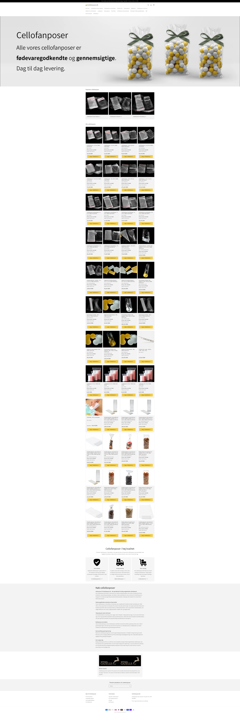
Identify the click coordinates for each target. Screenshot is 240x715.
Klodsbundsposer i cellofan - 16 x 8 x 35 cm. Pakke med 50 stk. (94, 281)
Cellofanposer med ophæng (139, 116)
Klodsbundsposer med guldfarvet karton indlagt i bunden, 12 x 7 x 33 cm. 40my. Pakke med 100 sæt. (111, 418)
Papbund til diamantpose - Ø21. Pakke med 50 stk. (128, 350)
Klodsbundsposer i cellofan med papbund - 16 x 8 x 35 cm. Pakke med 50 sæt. (145, 247)
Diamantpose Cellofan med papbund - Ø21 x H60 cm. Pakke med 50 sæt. (110, 350)
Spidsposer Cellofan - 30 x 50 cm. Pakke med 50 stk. (128, 246)
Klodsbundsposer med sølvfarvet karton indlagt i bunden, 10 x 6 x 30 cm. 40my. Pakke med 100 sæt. (128, 453)
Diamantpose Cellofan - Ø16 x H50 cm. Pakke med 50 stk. (145, 315)
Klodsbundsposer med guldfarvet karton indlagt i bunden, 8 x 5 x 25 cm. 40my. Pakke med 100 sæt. (94, 489)
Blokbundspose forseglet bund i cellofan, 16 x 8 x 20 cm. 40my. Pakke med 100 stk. (128, 523)
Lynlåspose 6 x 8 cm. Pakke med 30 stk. (111, 384)
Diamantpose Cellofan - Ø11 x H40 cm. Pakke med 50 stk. (93, 315)
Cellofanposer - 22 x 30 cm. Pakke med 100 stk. (146, 146)
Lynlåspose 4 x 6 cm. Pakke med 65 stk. (93, 384)
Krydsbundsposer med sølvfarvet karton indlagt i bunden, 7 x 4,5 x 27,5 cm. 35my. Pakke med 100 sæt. (146, 523)
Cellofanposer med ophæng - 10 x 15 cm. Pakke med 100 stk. (146, 213)
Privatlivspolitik (89, 696)
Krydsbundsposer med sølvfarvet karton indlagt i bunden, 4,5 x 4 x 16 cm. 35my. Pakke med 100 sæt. (111, 523)
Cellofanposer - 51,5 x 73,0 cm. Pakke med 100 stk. (145, 179)
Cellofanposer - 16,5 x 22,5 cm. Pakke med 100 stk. (128, 146)
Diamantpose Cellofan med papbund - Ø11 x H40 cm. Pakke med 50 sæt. (145, 281)
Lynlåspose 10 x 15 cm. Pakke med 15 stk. (145, 384)
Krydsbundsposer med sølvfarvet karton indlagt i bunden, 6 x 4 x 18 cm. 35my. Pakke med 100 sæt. (94, 523)
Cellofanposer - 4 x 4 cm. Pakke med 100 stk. (93, 146)
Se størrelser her (142, 579)
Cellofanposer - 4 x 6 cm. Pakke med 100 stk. (110, 146)
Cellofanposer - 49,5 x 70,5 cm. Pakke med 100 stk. (128, 179)
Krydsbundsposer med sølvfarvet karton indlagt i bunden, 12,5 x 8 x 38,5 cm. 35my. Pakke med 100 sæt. (94, 453)
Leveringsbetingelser (90, 700)
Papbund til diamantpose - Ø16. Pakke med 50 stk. (93, 350)
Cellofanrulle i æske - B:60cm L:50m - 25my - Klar (145, 350)
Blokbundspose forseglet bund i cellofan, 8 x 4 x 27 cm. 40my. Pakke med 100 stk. (145, 453)
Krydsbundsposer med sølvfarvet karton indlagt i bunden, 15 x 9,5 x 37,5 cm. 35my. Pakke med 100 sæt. (111, 453)
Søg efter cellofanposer (113, 696)
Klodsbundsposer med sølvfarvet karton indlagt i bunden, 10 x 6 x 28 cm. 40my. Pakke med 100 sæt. (146, 418)
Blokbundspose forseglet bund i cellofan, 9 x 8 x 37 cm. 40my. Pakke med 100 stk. (145, 489)
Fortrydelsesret (89, 702)
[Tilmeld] (129, 686)
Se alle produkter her (120, 540)
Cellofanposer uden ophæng (93, 116)
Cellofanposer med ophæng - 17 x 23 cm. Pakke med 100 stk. (94, 246)
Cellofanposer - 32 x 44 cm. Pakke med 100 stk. (111, 179)
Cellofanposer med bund (115, 116)
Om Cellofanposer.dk (113, 698)
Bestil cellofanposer (119, 579)
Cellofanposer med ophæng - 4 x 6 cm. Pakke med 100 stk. (93, 213)
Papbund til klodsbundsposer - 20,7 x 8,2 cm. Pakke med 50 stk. (128, 281)
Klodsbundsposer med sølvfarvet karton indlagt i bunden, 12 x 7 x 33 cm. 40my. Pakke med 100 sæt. (128, 418)
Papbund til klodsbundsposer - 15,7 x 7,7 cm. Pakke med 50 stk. (111, 281)
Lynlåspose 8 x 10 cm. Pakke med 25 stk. (128, 384)
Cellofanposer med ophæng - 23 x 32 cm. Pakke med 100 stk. (111, 246)
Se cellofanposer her (96, 579)
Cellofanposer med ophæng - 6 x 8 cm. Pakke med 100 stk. (111, 213)
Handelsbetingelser (90, 698)
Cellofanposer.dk (119, 712)
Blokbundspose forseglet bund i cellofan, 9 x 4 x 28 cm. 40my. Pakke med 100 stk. (111, 489)
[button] (148, 5)
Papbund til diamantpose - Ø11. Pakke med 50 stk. (111, 315)
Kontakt (110, 700)
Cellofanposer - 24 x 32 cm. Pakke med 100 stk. (94, 179)
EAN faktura (111, 702)
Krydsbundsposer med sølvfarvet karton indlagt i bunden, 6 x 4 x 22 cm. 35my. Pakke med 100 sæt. (128, 489)
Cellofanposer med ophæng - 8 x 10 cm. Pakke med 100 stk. (128, 213)
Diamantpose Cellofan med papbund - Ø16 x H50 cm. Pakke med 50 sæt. (128, 316)
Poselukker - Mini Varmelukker (93, 417)
